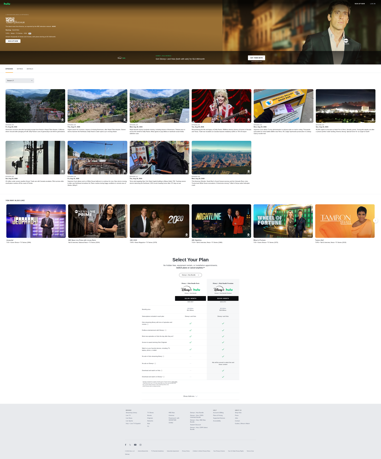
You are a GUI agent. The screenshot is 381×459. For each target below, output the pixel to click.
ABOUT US (238, 410)
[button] (9, 68)
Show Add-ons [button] (188, 396)
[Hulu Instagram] (140, 444)
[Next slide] (375, 220)
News (12, 33)
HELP (214, 410)
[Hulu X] (131, 444)
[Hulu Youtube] (137, 444)
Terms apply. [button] (174, 381)
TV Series (19, 33)
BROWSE (128, 410)
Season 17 (10, 80)
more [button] (54, 26)
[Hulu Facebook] (127, 444)
